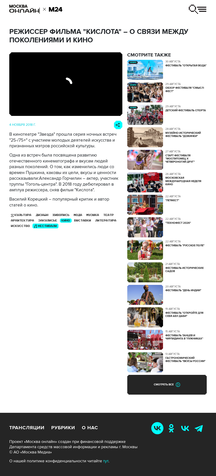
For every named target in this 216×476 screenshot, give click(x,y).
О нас (90, 428)
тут (105, 461)
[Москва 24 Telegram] (200, 428)
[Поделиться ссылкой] (118, 125)
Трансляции (27, 428)
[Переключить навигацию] (197, 9)
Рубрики (63, 428)
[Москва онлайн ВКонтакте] (158, 428)
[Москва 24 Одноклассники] (172, 428)
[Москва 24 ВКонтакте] (186, 428)
